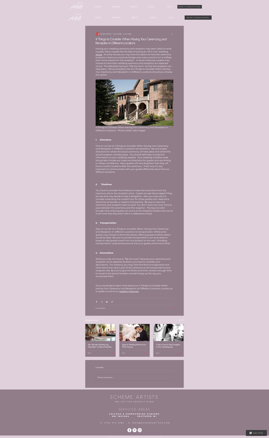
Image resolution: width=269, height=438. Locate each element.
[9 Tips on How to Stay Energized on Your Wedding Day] (168, 332)
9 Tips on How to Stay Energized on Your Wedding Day (168, 346)
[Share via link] (112, 302)
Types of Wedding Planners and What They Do (134, 346)
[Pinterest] (135, 430)
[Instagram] (140, 430)
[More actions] (172, 34)
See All (181, 320)
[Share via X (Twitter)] (102, 302)
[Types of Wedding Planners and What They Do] (134, 332)
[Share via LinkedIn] (107, 302)
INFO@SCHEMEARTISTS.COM (151, 423)
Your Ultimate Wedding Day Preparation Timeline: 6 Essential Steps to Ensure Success (99, 346)
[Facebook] (129, 430)
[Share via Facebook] (97, 302)
